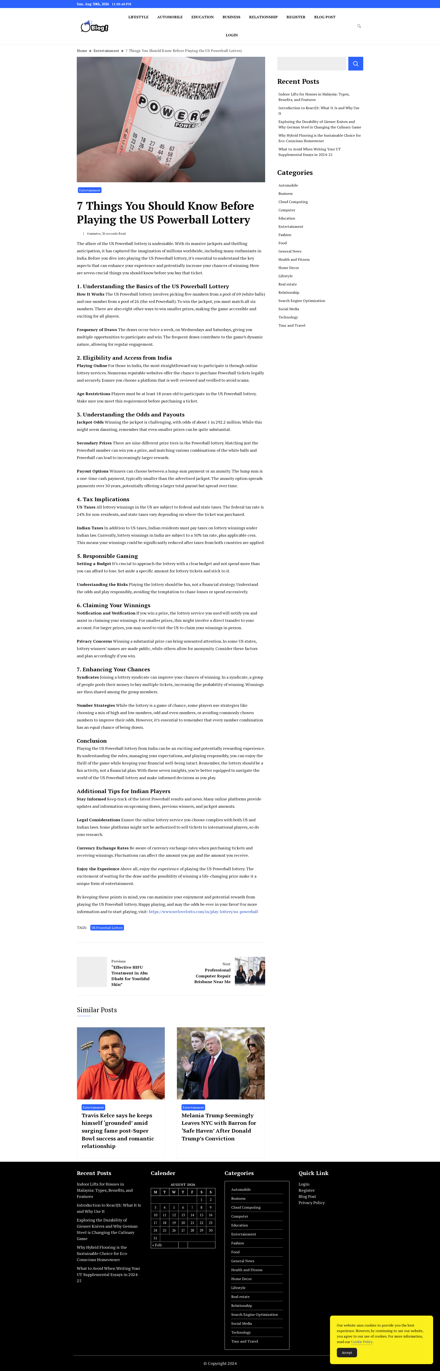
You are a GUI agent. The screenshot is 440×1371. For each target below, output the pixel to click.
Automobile (170, 16)
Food (282, 242)
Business (231, 16)
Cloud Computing (293, 201)
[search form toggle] (359, 26)
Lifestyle (138, 16)
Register (295, 16)
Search (355, 64)
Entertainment (89, 190)
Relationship (263, 16)
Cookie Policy (362, 1341)
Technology (288, 317)
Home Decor (288, 267)
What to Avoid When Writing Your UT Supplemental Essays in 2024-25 (108, 1274)
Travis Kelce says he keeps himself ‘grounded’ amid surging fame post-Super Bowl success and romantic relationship (118, 1131)
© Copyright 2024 (220, 1363)
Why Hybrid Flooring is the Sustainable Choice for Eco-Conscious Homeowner (102, 1253)
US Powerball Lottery (107, 927)
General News (289, 251)
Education (202, 16)
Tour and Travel (291, 325)
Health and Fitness (294, 259)
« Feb (157, 1245)
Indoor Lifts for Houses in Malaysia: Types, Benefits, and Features (105, 1190)
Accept (347, 1352)
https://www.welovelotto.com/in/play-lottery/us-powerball (203, 911)
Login (232, 35)
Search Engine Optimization (301, 300)
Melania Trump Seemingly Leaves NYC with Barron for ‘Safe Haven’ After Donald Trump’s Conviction (219, 1127)
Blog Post (325, 16)
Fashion (284, 234)
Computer (286, 209)
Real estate (287, 284)
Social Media (288, 308)
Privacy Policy (312, 1202)
